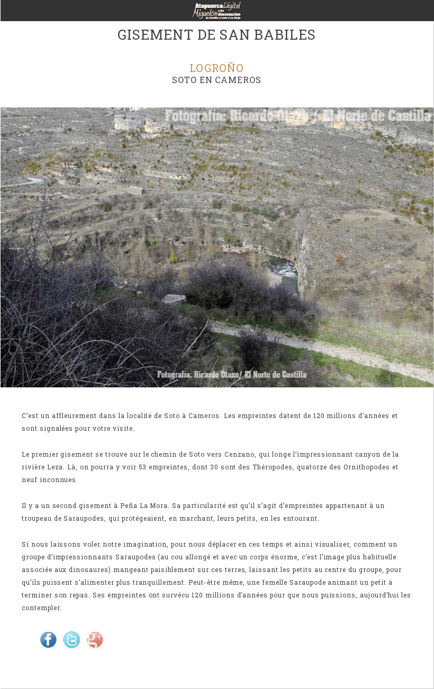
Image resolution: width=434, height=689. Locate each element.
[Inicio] (217, 14)
